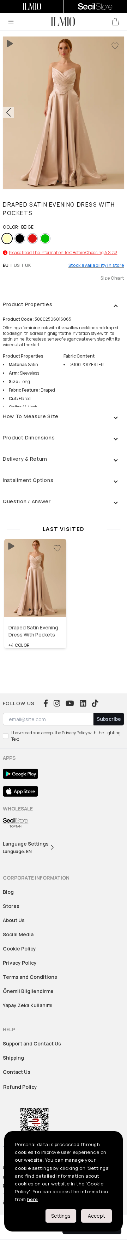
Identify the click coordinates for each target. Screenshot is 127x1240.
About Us (14, 920)
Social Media (18, 934)
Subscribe (109, 719)
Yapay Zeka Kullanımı (28, 1005)
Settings (61, 1215)
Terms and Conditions (30, 977)
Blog (8, 891)
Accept (96, 1215)
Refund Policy (20, 1086)
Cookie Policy (19, 948)
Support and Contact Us (32, 1043)
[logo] (63, 21)
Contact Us (16, 1071)
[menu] (10, 22)
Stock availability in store (96, 265)
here (32, 1199)
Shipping (13, 1057)
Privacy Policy (20, 962)
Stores (11, 906)
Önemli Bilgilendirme (28, 991)
